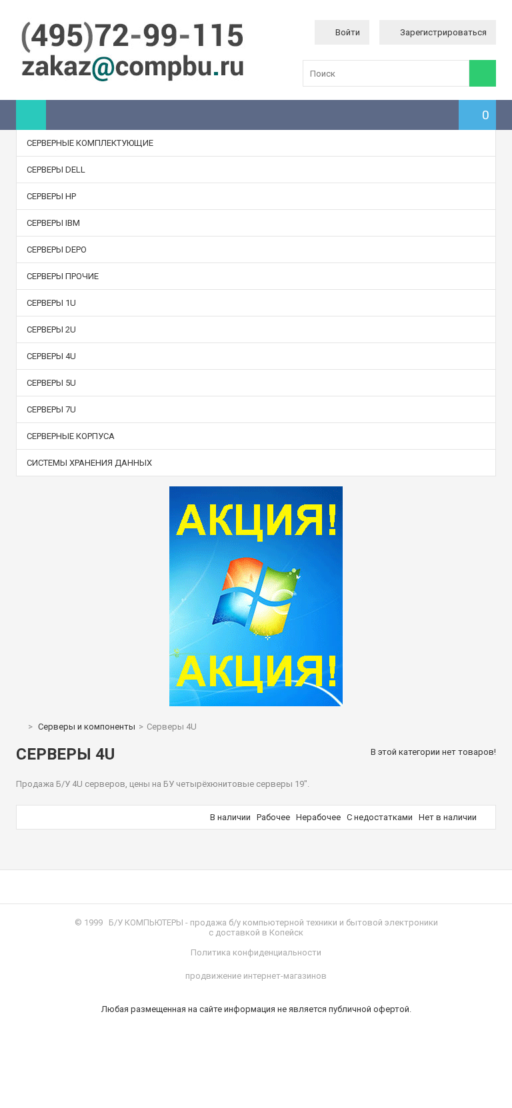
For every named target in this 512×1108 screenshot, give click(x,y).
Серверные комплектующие (90, 143)
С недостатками (380, 817)
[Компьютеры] (132, 80)
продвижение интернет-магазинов (256, 976)
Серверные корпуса (71, 436)
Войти (347, 32)
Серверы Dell (56, 170)
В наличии (230, 817)
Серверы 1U (51, 303)
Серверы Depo (57, 250)
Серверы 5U (51, 383)
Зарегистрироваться (443, 32)
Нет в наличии (448, 817)
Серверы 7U (51, 409)
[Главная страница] (19, 727)
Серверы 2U (51, 329)
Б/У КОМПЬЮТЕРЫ (146, 922)
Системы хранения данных (89, 463)
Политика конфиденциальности (256, 952)
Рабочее (273, 817)
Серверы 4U (51, 356)
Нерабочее (318, 817)
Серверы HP (51, 196)
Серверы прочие (63, 276)
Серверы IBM (53, 223)
